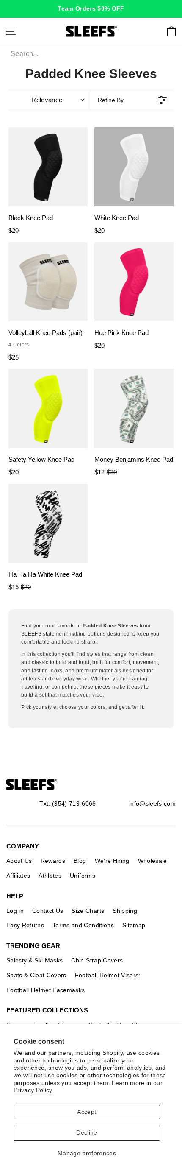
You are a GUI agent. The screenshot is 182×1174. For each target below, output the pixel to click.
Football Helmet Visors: (108, 975)
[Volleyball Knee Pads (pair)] (48, 281)
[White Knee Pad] (134, 166)
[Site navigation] (10, 31)
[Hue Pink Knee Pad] (134, 281)
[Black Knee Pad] (48, 166)
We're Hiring (112, 860)
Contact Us (47, 910)
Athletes (50, 875)
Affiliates (18, 875)
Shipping (125, 910)
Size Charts (88, 910)
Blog (80, 860)
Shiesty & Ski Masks (34, 960)
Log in (15, 910)
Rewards (53, 860)
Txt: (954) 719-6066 (67, 803)
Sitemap (133, 925)
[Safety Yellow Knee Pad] (48, 408)
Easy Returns (25, 925)
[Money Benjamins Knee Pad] (134, 408)
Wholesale (152, 860)
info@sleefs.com (152, 803)
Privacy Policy (33, 1090)
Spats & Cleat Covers (36, 975)
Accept (86, 1112)
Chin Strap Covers (97, 960)
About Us (19, 860)
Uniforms (82, 875)
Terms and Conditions (83, 925)
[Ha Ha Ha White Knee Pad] (48, 523)
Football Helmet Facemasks (45, 990)
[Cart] (171, 31)
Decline (86, 1132)
